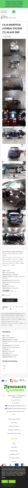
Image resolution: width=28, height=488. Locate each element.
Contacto (14, 461)
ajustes (3, 477)
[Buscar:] (12, 18)
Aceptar (4, 481)
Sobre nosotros (14, 450)
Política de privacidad (14, 419)
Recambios (14, 447)
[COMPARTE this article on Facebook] (10, 307)
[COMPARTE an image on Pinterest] (19, 307)
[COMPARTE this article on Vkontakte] (22, 307)
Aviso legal (14, 422)
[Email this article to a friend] (10, 309)
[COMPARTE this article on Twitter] (13, 307)
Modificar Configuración (8, 485)
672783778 (4, 17)
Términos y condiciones (14, 430)
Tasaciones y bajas (14, 458)
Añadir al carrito (10, 300)
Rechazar (12, 481)
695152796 (4, 12)
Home (14, 443)
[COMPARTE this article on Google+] (16, 307)
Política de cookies (14, 426)
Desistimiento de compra (14, 433)
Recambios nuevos (14, 454)
